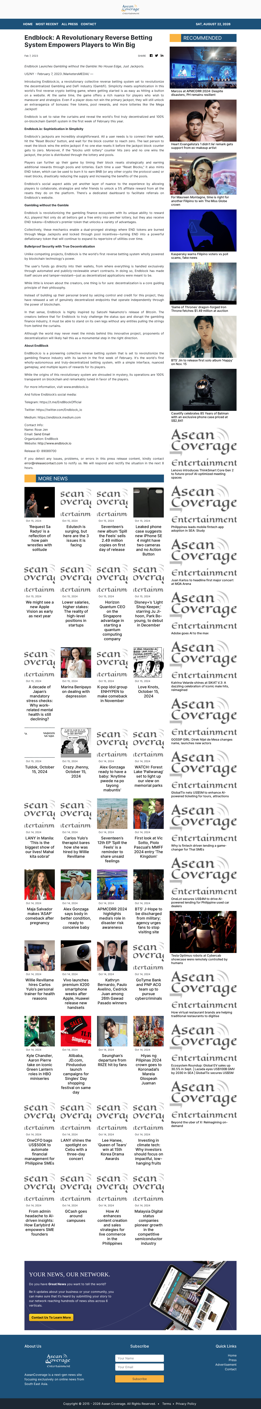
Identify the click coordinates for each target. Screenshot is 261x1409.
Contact (231, 1369)
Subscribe (139, 1379)
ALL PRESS (70, 24)
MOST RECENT (47, 24)
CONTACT (88, 24)
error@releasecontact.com (43, 463)
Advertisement (226, 1364)
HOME (28, 24)
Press (233, 1360)
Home (232, 1355)
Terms (166, 1404)
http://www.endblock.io (54, 443)
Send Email (42, 434)
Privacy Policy (186, 1404)
